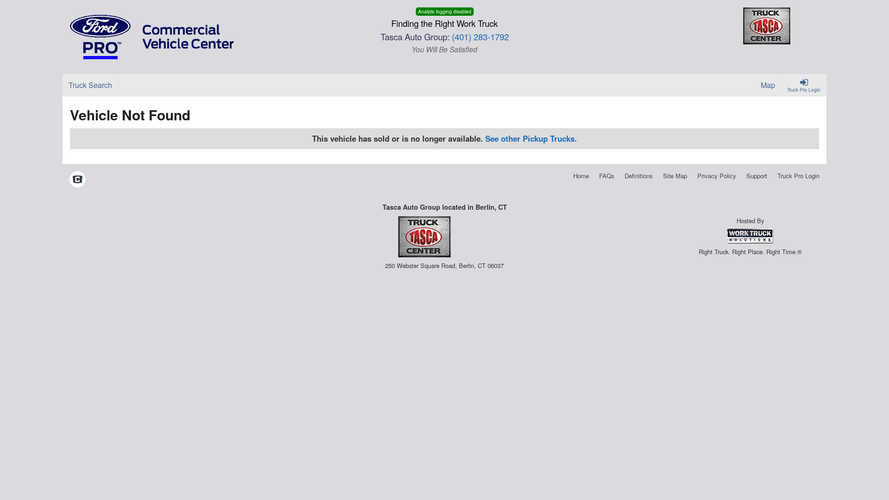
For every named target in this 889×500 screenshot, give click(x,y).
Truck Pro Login (798, 175)
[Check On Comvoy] (77, 180)
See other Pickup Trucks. (531, 138)
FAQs (606, 175)
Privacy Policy (716, 175)
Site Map (675, 175)
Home (581, 175)
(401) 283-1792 (480, 37)
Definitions (639, 175)
